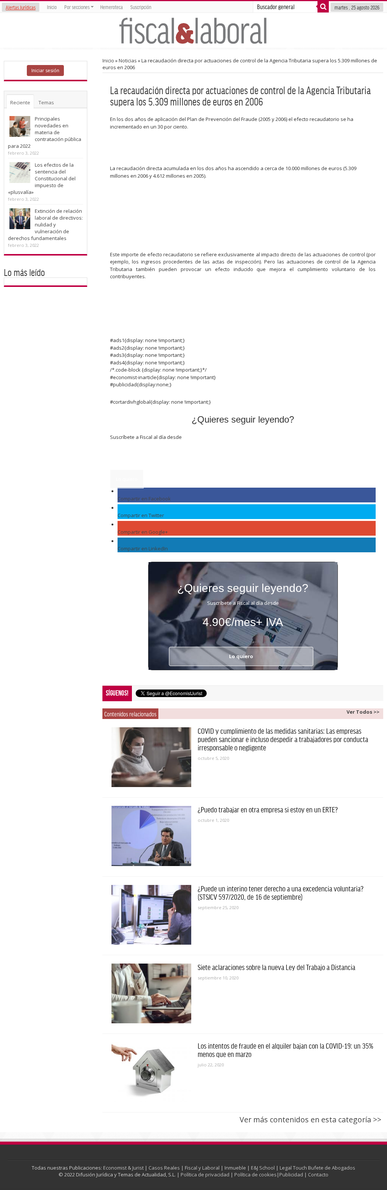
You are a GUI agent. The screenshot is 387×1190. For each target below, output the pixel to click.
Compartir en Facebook (144, 498)
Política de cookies (255, 1174)
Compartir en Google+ (143, 531)
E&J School (263, 1167)
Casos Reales (164, 1167)
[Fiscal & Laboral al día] (193, 30)
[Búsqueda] (323, 6)
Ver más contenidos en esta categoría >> (310, 1119)
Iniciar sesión (45, 70)
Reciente (20, 102)
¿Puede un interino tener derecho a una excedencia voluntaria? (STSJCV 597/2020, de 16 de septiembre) (281, 892)
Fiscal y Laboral (202, 1167)
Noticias (128, 60)
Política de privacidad (205, 1174)
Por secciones (77, 7)
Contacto (318, 1174)
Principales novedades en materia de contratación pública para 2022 (44, 132)
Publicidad (291, 1174)
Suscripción (140, 7)
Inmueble (235, 1167)
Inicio (52, 7)
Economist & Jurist (123, 1167)
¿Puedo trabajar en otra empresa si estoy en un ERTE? (268, 809)
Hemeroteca (111, 7)
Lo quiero (127, 479)
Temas (46, 102)
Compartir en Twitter (141, 515)
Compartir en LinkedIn (143, 548)
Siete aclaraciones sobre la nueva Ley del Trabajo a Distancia (276, 967)
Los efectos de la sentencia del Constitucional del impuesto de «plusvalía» (42, 178)
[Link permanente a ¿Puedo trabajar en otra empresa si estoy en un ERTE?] (151, 836)
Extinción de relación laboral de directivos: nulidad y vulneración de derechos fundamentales (45, 225)
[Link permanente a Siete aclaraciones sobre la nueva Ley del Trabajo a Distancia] (151, 993)
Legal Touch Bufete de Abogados (317, 1167)
